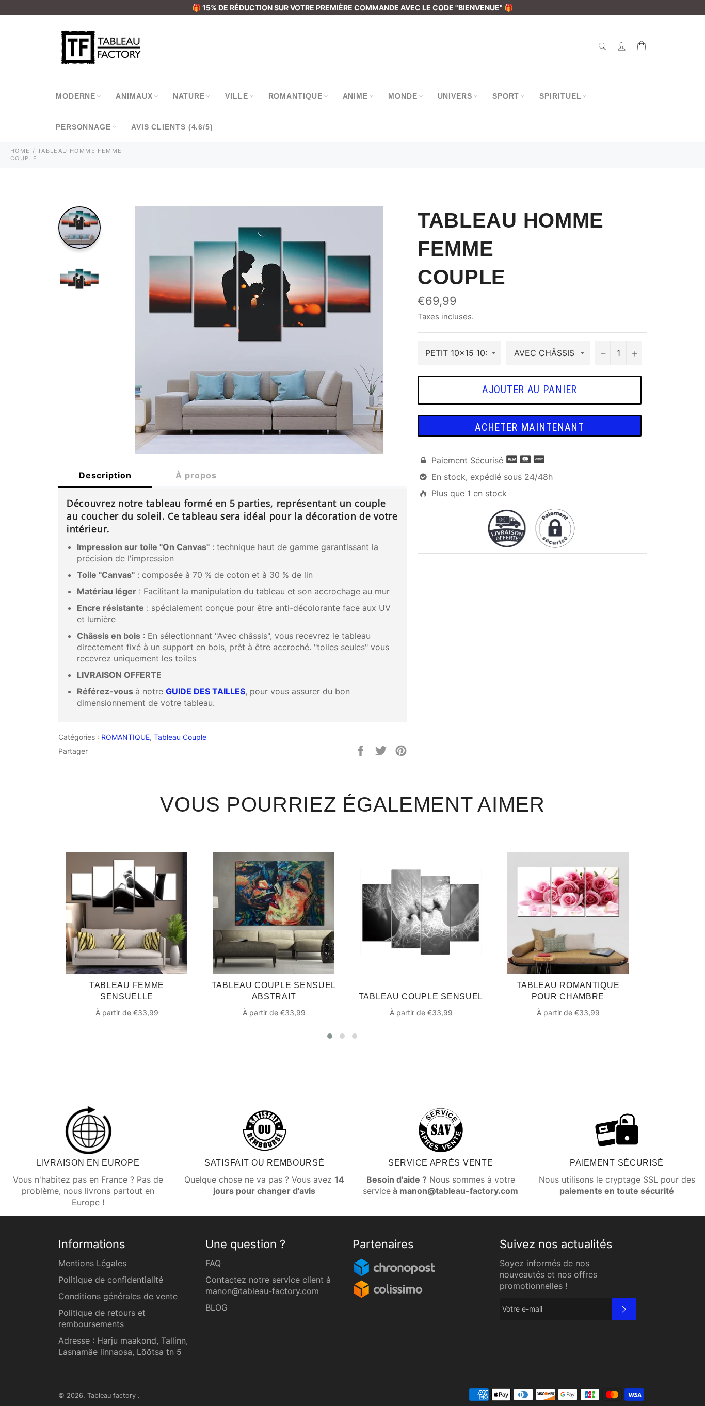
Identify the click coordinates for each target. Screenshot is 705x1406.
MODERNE (75, 96)
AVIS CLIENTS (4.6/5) (172, 127)
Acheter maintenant (529, 427)
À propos (196, 475)
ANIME (355, 96)
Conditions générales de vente (118, 1296)
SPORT (506, 96)
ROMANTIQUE (295, 96)
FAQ (213, 1263)
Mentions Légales (92, 1263)
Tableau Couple (180, 737)
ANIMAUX (134, 96)
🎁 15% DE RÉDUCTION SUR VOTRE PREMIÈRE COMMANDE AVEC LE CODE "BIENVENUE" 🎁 (352, 7)
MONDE (403, 96)
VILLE (236, 96)
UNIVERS (455, 96)
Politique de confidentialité (110, 1279)
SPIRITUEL (560, 96)
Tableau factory (112, 1395)
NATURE (189, 96)
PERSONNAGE (83, 127)
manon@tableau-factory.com (262, 1291)
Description (105, 475)
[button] (330, 1036)
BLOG (216, 1307)
